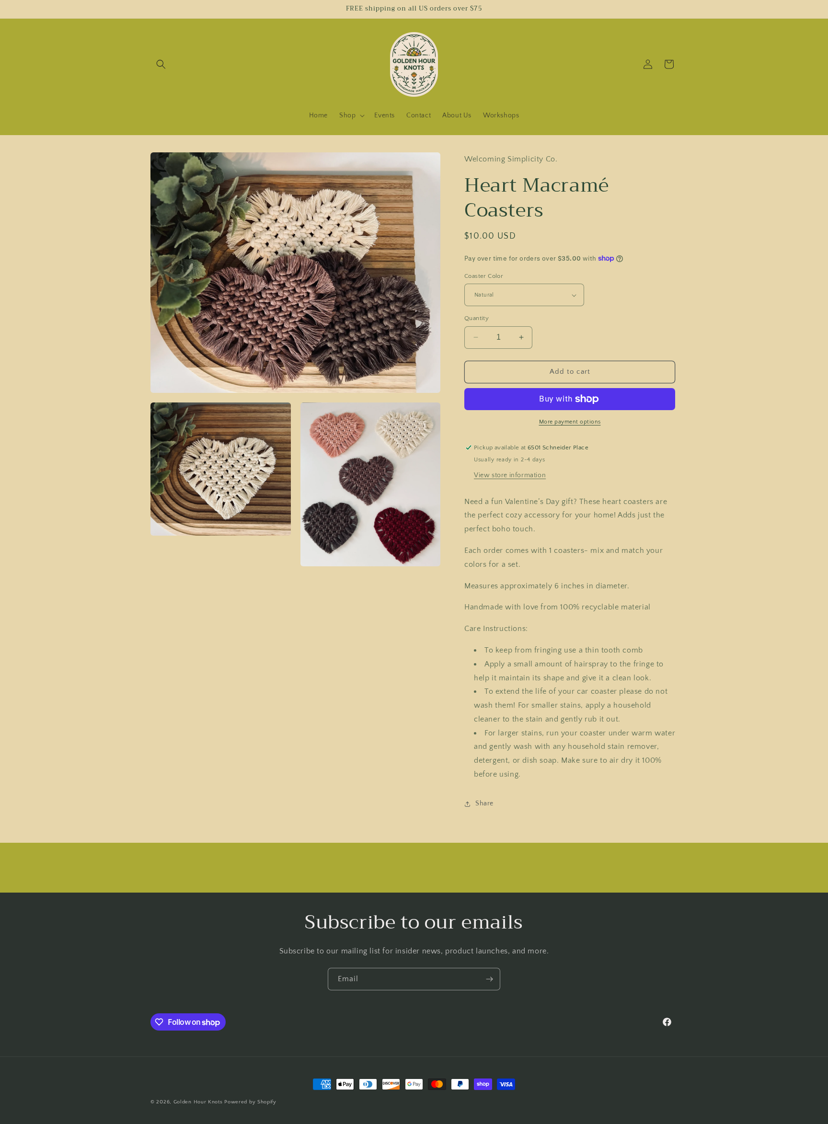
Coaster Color (483, 276)
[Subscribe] (489, 979)
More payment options (570, 422)
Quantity (476, 318)
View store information (510, 475)
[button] (161, 64)
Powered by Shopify (250, 1102)
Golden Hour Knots (198, 1102)
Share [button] (484, 803)
